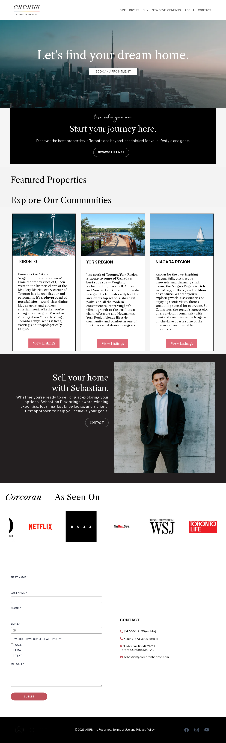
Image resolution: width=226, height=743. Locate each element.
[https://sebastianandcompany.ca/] (27, 10)
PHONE (16, 608)
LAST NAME (19, 592)
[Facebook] (187, 730)
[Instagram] (197, 730)
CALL (18, 644)
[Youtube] (207, 730)
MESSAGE (17, 664)
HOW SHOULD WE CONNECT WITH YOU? (36, 638)
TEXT (18, 655)
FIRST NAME (19, 577)
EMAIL (15, 623)
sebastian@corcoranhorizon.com (146, 657)
